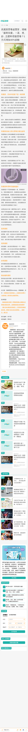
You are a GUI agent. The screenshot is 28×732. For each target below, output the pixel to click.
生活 (4, 25)
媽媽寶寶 (7, 68)
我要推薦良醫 (14, 642)
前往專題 (14, 577)
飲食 (7, 25)
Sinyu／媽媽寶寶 (13, 71)
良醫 (2, 25)
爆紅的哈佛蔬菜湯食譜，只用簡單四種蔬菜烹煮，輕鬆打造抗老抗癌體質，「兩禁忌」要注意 (13, 310)
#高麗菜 (4, 371)
